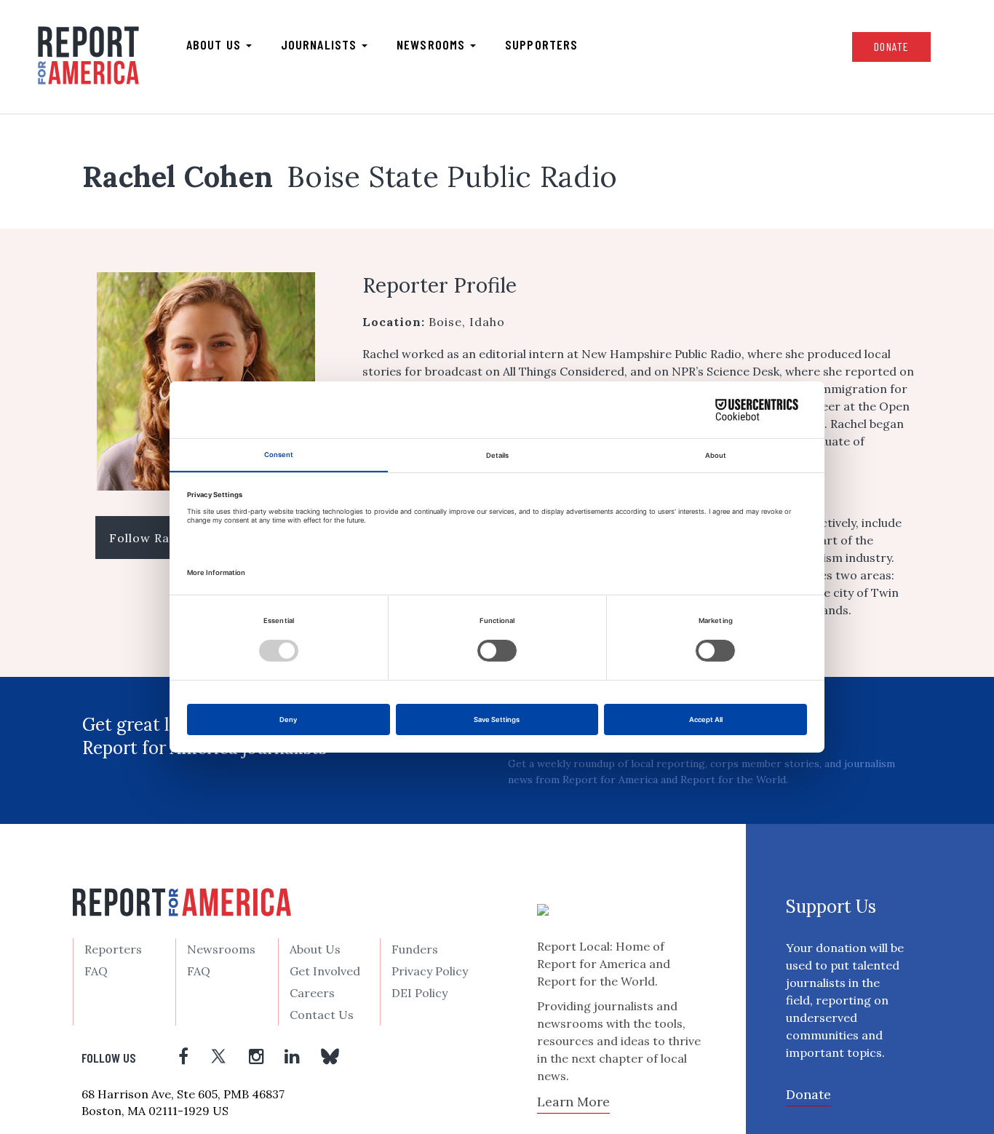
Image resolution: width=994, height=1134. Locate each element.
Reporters (113, 949)
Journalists (320, 44)
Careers (312, 993)
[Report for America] (88, 55)
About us (215, 44)
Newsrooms (433, 44)
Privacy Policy (429, 971)
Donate (891, 46)
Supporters (541, 44)
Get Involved (325, 971)
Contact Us (322, 1014)
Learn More (573, 1101)
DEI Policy (419, 993)
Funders (414, 949)
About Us (315, 949)
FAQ (96, 971)
